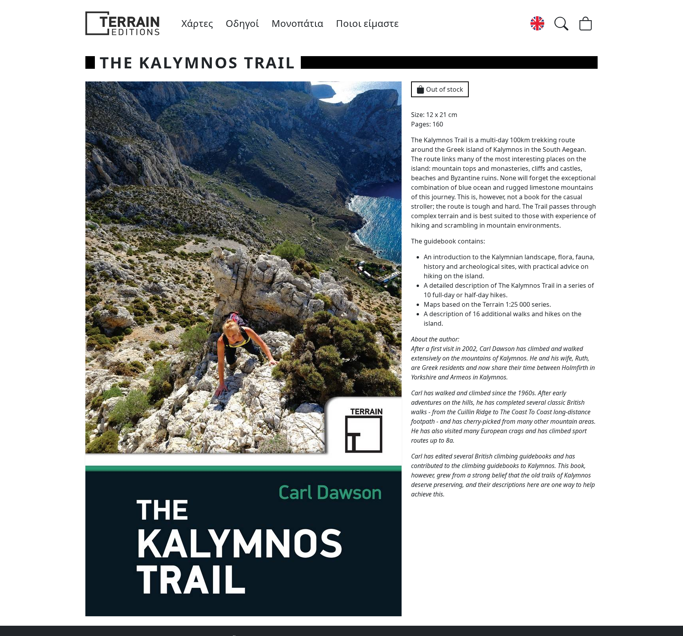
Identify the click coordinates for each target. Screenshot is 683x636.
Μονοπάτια (297, 23)
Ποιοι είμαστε (367, 23)
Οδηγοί (242, 23)
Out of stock (444, 89)
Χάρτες (197, 23)
